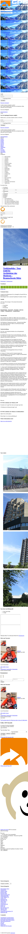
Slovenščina (3, 152)
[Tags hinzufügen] (14, 732)
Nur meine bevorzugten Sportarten (12, 202)
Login (2, 24)
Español (2, 142)
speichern (13, 733)
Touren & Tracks (6, 32)
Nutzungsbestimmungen (5, 921)
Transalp (10, 39)
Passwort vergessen (10, 22)
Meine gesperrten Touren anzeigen (12, 203)
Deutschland (3, 281)
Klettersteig (10, 46)
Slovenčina (3, 150)
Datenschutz (3, 924)
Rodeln (9, 51)
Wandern (10, 45)
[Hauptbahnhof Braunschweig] (14, 473)
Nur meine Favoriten (9, 199)
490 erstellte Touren (5, 666)
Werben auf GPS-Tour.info (6, 925)
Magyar (2, 144)
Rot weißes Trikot (9, 72)
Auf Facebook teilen (5, 720)
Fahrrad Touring (11, 40)
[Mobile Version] (3, 289)
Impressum (8, 78)
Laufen (9, 52)
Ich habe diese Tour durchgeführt (9, 834)
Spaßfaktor (5, 194)
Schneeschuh (11, 48)
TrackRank (5, 187)
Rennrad (10, 42)
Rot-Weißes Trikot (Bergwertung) (7, 920)
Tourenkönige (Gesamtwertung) (7, 917)
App (4, 74)
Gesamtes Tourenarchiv (11, 37)
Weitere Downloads (5, 829)
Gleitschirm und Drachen (13, 61)
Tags (9, 730)
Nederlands (3, 147)
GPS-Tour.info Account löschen (12, 21)
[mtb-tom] (9, 651)
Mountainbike (11, 38)
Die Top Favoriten (9, 36)
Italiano (2, 146)
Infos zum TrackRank (10, 19)
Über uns (5, 75)
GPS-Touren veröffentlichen (11, 18)
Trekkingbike (11, 43)
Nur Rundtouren (8, 198)
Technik (4, 197)
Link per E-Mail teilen (22, 720)
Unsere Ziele (8, 76)
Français (2, 143)
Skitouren (10, 49)
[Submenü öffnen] (8, 69)
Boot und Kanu (11, 59)
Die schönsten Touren (10, 35)
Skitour (6, 171)
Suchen (7, 33)
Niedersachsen (9, 281)
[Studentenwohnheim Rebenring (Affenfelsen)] (14, 511)
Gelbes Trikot (8, 71)
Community (5, 69)
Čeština (2, 139)
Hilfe (4, 16)
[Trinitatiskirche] (14, 588)
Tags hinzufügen (4, 730)
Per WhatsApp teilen (13, 720)
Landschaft (5, 193)
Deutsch (2, 140)
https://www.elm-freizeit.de (6, 421)
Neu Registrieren (6, 82)
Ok (1, 850)
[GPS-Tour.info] (14, 5)
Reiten (9, 62)
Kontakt (7, 77)
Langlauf (10, 50)
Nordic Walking (11, 53)
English (2, 141)
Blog (4, 79)
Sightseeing (10, 58)
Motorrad (10, 56)
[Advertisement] (14, 436)
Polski (2, 148)
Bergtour (10, 44)
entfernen (8, 733)
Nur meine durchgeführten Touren (12, 201)
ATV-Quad (10, 57)
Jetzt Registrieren (4, 111)
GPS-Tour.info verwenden (11, 17)
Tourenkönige (8, 70)
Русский (2, 149)
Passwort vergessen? (5, 102)
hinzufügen (3, 733)
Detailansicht (21, 635)
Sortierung (9, 225)
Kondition (5, 196)
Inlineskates (10, 55)
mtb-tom (19, 651)
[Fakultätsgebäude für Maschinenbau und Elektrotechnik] (14, 550)
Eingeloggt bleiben (7, 98)
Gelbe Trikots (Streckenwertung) (7, 918)
